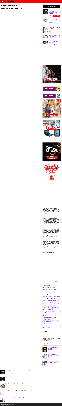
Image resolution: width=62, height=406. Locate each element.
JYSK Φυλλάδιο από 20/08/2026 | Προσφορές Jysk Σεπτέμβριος (54, 43)
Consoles (55, 289)
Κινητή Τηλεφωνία (46, 307)
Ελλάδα (58, 303)
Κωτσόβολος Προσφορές (48, 309)
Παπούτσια (45, 315)
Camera (50, 289)
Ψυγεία (55, 327)
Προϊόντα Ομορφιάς (47, 321)
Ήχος (59, 300)
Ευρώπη (44, 305)
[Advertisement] (52, 56)
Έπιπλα (54, 300)
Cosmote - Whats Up (47, 291)
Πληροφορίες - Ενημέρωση (54, 315)
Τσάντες (50, 323)
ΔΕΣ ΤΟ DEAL (56, 15)
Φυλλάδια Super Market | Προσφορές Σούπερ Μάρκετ (50, 325)
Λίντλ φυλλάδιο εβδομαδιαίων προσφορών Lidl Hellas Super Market (50, 312)
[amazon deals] (52, 151)
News (58, 296)
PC (43, 298)
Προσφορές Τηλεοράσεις (48, 319)
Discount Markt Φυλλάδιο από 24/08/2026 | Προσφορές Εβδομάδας (54, 28)
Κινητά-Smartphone (52, 305)
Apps (54, 287)
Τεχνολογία (45, 323)
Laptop (54, 296)
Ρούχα (57, 321)
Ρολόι (53, 321)
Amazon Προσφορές (47, 287)
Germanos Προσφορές (47, 294)
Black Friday (45, 289)
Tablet (55, 298)
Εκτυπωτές (53, 303)
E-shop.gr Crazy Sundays (48, 292)
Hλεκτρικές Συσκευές (47, 296)
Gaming (55, 292)
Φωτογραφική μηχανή (47, 327)
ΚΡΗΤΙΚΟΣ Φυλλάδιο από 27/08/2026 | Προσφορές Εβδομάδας (54, 36)
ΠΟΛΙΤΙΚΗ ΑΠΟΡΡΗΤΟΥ (47, 335)
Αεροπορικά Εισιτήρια (47, 302)
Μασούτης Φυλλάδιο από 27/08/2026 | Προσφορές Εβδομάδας (54, 21)
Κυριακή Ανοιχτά (55, 307)
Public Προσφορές (49, 298)
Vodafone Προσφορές (47, 300)
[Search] (58, 1)
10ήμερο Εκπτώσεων (47, 285)
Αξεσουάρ (55, 302)
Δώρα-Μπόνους (46, 303)
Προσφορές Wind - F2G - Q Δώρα (49, 317)
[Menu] (2, 1)
